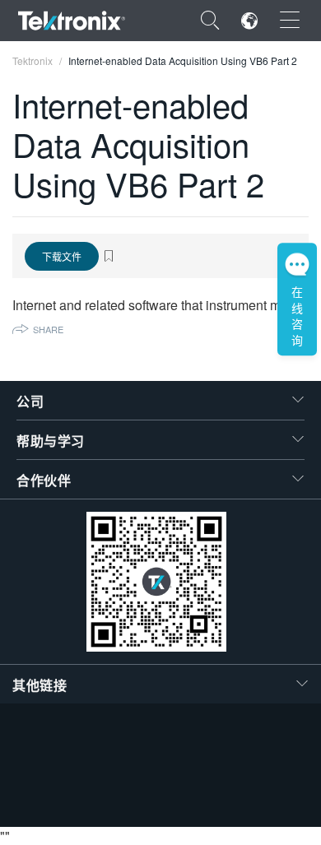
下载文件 (61, 256)
